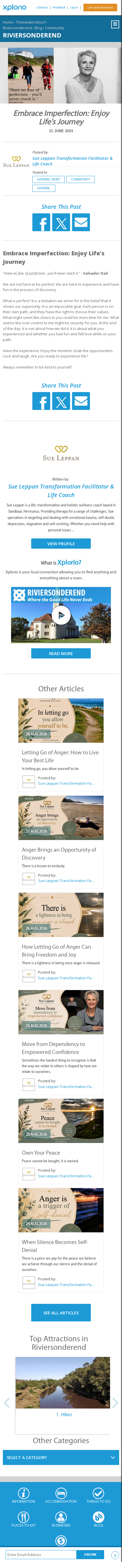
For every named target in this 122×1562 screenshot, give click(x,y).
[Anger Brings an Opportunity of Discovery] (61, 818)
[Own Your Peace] (61, 1121)
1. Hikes (64, 1414)
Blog (38, 27)
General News (48, 179)
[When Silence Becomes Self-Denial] (61, 1210)
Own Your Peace (41, 1152)
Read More (61, 653)
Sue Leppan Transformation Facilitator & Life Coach (66, 783)
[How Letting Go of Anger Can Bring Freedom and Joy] (61, 915)
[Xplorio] (17, 7)
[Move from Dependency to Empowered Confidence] (61, 1012)
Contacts (42, 7)
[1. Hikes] (64, 1383)
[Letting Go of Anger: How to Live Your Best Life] (61, 720)
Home (8, 22)
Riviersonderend (17, 27)
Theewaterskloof (30, 22)
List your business (100, 7)
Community (54, 27)
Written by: (61, 479)
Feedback (59, 7)
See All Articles (61, 1312)
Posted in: (39, 172)
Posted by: (40, 152)
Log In (74, 7)
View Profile (61, 543)
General (44, 188)
